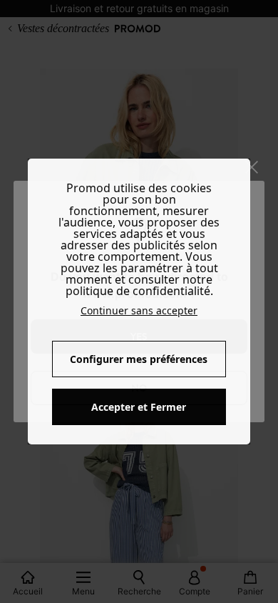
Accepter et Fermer (138, 407)
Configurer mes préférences (138, 359)
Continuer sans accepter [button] (139, 310)
